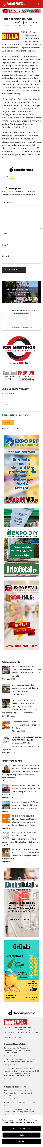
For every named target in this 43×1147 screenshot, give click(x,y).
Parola (5, 404)
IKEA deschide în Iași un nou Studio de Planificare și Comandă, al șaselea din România (18, 1093)
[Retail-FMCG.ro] (14, 4)
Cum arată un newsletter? (21, 327)
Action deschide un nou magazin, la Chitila (19, 1102)
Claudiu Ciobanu (11, 26)
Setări (21, 1141)
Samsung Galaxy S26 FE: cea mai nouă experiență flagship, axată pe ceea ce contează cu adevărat (18, 1050)
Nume (5, 233)
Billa (12, 177)
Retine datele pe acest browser (17, 415)
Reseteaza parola (10, 428)
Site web (5, 256)
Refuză (22, 1135)
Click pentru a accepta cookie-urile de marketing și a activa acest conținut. (22, 292)
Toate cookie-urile (21, 1128)
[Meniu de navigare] (38, 4)
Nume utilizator (8, 393)
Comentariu (8, 202)
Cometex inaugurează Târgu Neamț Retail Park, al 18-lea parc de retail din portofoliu (25, 805)
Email (5, 245)
